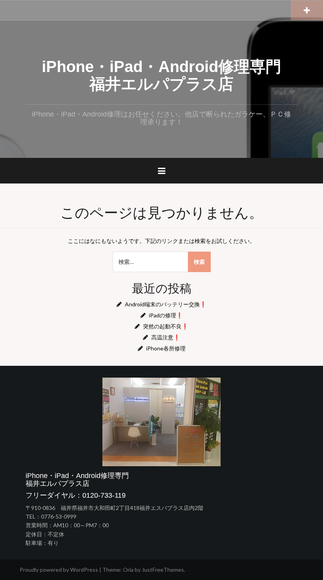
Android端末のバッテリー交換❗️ (165, 304)
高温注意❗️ (165, 337)
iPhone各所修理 (166, 348)
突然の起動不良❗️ (165, 326)
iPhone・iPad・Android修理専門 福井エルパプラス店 (169, 75)
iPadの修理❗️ (166, 315)
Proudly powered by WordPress (59, 569)
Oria (128, 569)
